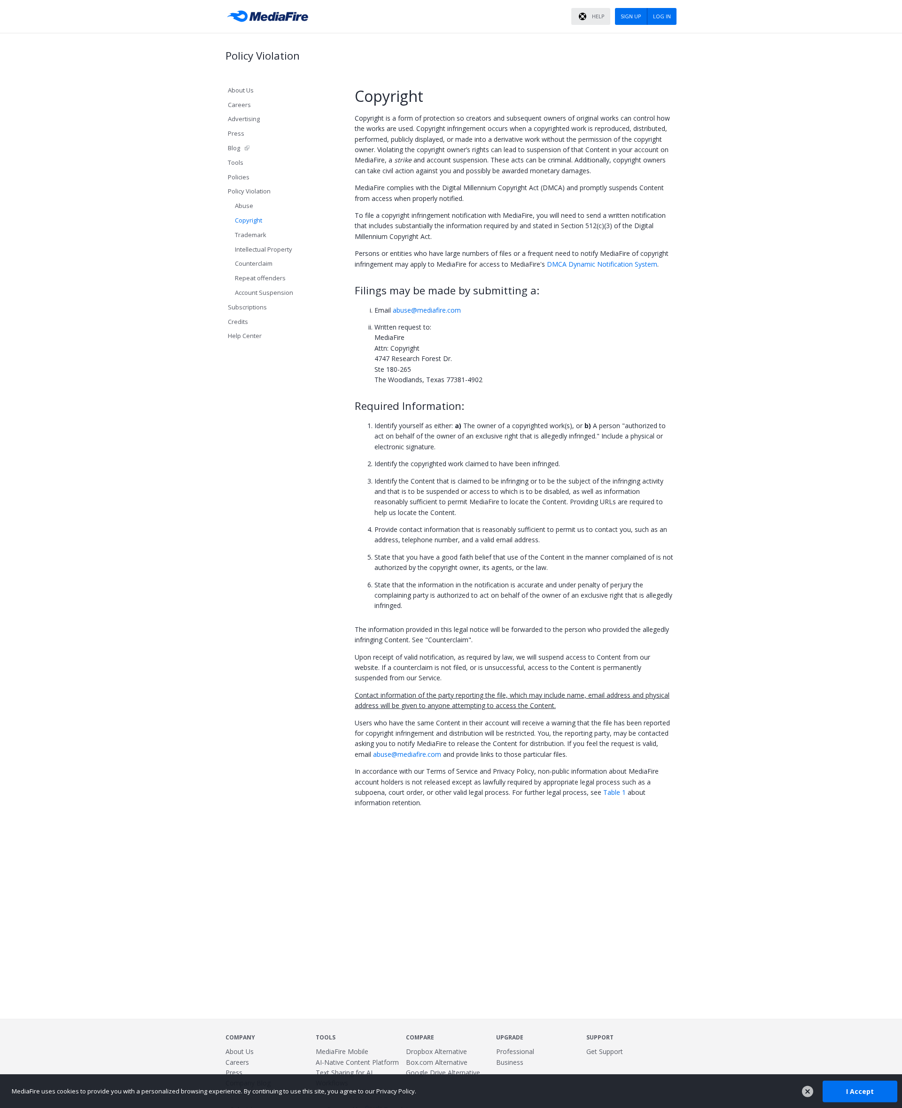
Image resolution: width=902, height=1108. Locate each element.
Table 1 (614, 792)
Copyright (248, 220)
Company (240, 1037)
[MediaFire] (270, 16)
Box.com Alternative (436, 1062)
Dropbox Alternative (436, 1051)
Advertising (244, 119)
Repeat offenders (260, 278)
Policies (238, 177)
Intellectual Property (263, 249)
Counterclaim (253, 263)
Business (509, 1062)
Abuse (244, 205)
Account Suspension (264, 292)
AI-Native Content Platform (357, 1062)
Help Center (245, 335)
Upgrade (509, 1037)
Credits (238, 321)
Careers (239, 104)
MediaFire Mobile (342, 1051)
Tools (235, 162)
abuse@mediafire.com (427, 310)
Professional (515, 1051)
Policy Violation (249, 191)
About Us (241, 90)
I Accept (860, 1090)
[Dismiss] (807, 1091)
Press (236, 133)
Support (600, 1037)
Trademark (250, 235)
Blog (234, 148)
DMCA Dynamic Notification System (602, 264)
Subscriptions (247, 307)
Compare (420, 1037)
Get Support (604, 1051)
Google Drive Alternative (443, 1072)
